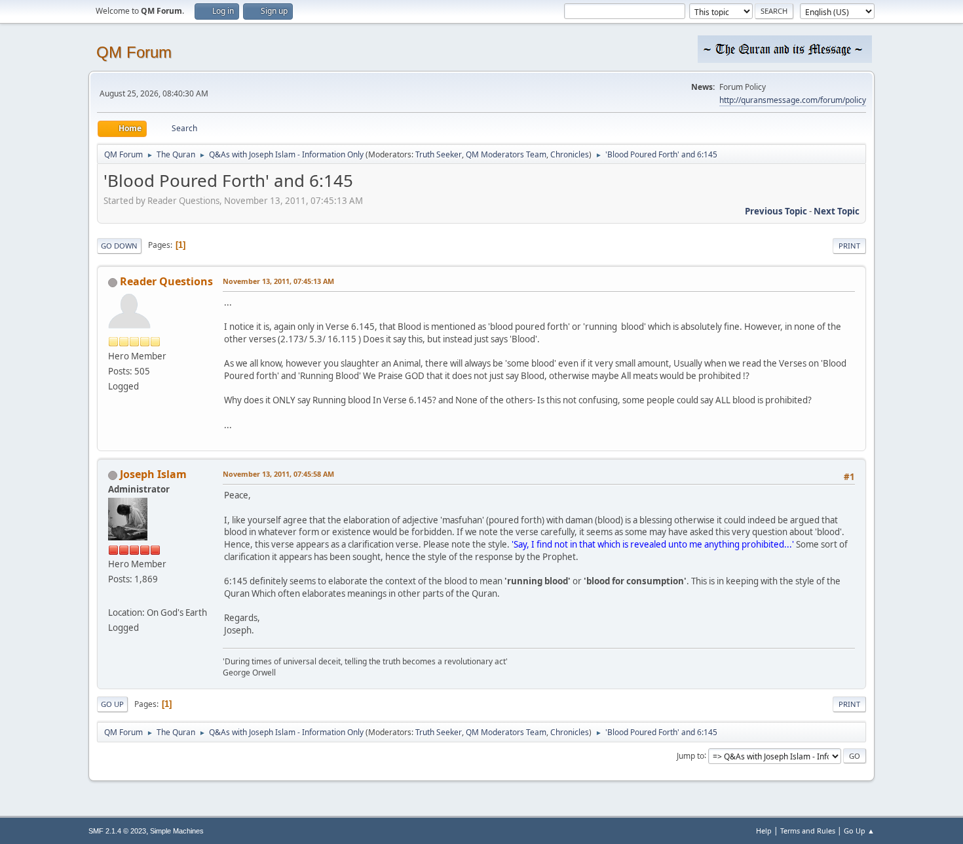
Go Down (119, 246)
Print (849, 246)
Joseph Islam (153, 474)
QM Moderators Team (506, 154)
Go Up (112, 704)
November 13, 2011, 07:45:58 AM (278, 474)
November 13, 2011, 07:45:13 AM (278, 281)
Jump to (690, 755)
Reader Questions (166, 281)
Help (764, 830)
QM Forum (134, 52)
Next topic (836, 211)
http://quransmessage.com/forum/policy (792, 100)
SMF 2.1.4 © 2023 (117, 831)
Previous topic (776, 211)
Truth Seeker (438, 154)
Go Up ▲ (859, 830)
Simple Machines (177, 831)
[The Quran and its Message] (113, 596)
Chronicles (569, 154)
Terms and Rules (807, 830)
